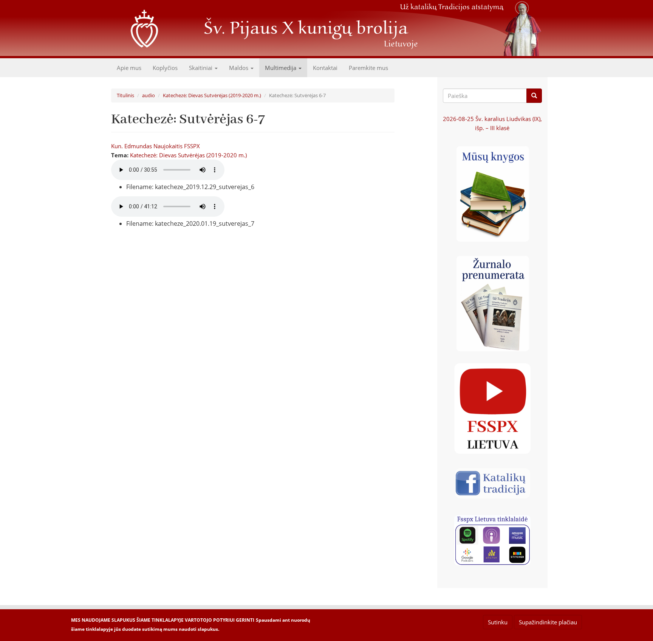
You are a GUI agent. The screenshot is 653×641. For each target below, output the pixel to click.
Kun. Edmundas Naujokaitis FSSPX (155, 146)
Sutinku (498, 622)
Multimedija (281, 67)
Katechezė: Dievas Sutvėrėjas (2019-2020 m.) (212, 95)
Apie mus (129, 67)
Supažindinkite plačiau (548, 622)
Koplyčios (165, 67)
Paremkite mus (368, 67)
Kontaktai (325, 67)
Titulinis (125, 95)
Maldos (239, 67)
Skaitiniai (201, 67)
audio (148, 95)
